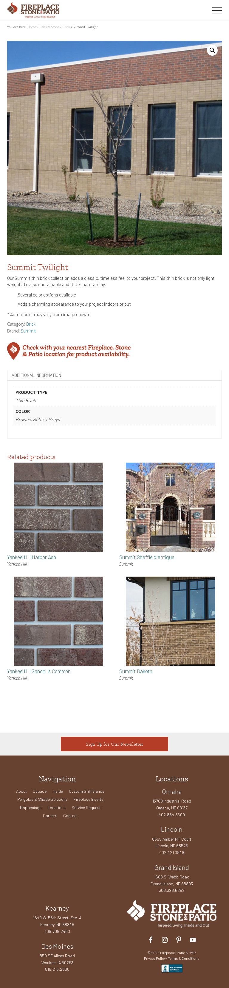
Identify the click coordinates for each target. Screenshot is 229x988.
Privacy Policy (154, 958)
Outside (40, 791)
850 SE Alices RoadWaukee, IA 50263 (57, 959)
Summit (28, 331)
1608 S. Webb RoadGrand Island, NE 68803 (172, 880)
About (21, 791)
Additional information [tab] (36, 375)
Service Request (86, 807)
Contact (70, 815)
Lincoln (171, 829)
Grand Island (171, 867)
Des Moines (57, 946)
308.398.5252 (172, 890)
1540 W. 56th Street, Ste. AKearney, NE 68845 (57, 921)
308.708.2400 (57, 931)
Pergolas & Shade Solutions (42, 799)
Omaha (172, 791)
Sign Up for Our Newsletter (114, 744)
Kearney (57, 908)
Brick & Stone (49, 27)
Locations (56, 807)
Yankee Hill (17, 564)
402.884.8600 (172, 814)
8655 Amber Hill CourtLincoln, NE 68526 (171, 842)
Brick (66, 27)
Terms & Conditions (183, 958)
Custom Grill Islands (86, 791)
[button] (217, 10)
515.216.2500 (57, 969)
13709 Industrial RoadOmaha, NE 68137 (171, 804)
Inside (57, 791)
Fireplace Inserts (88, 799)
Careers (50, 815)
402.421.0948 (171, 852)
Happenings (30, 807)
